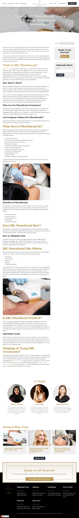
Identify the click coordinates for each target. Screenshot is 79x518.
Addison (35, 487)
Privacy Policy (47, 513)
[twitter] (67, 43)
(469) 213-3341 (35, 491)
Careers (35, 513)
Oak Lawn (36, 501)
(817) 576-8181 (51, 491)
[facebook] (60, 43)
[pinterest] (70, 43)
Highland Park (23, 487)
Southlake (52, 487)
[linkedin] (64, 43)
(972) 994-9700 (20, 491)
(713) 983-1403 (20, 504)
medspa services (17, 360)
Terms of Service (58, 513)
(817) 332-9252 (66, 491)
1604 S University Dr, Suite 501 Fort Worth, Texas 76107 (69, 495)
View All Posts (39, 458)
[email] (73, 43)
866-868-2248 (40, 362)
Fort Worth (68, 487)
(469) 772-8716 (35, 504)
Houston (20, 501)
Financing (40, 513)
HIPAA (52, 513)
